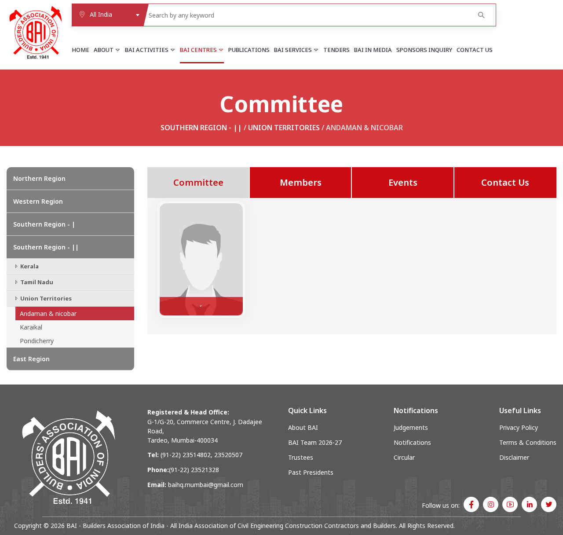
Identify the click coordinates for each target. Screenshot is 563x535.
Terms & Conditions (527, 442)
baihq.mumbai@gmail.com (205, 484)
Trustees (300, 457)
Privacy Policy (518, 427)
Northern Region (39, 178)
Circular (404, 457)
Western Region (38, 201)
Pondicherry (37, 341)
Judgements (411, 427)
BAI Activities (147, 50)
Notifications (412, 442)
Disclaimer (514, 457)
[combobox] (107, 15)
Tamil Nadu (36, 282)
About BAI (303, 427)
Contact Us (475, 50)
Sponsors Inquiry (424, 50)
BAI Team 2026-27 (315, 442)
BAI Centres (199, 50)
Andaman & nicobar (48, 313)
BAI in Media (373, 50)
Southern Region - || (201, 127)
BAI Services (293, 50)
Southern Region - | (44, 224)
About (104, 50)
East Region (31, 359)
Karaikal (31, 327)
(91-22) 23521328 (194, 469)
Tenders (336, 50)
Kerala (29, 266)
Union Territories (284, 127)
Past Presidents (310, 472)
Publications (249, 50)
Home (80, 50)
